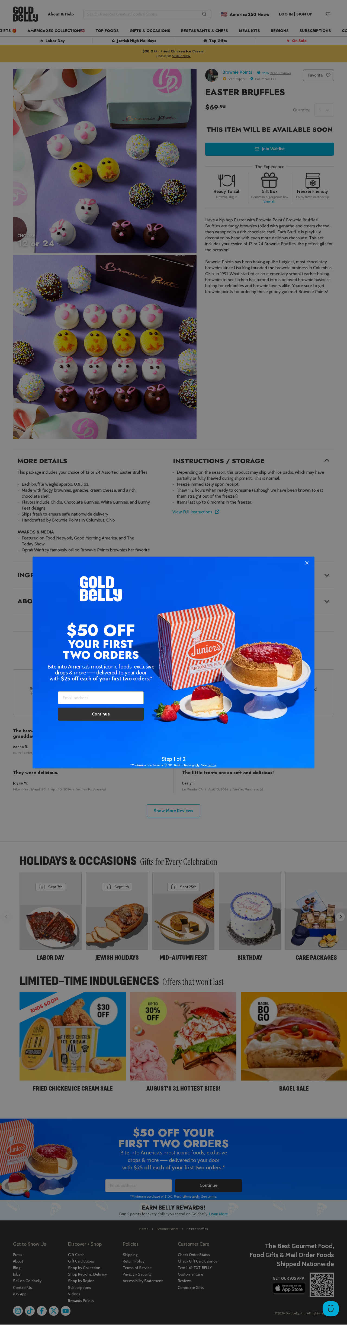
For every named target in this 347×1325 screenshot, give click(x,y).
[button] (173, 662)
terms (212, 765)
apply (196, 765)
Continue (101, 714)
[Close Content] (307, 563)
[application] (331, 1309)
